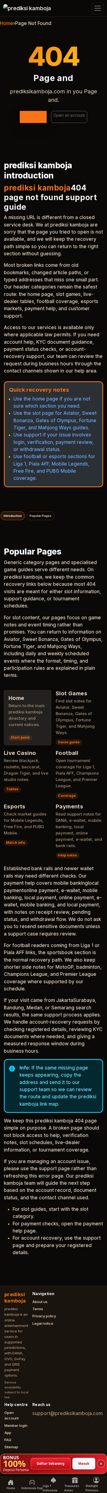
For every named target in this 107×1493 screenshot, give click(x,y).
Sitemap (11, 1447)
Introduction (13, 516)
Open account (11, 1415)
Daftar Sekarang (51, 1463)
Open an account (69, 115)
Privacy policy (44, 1316)
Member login (15, 1425)
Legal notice (42, 1323)
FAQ (7, 1440)
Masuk (83, 1463)
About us (39, 1301)
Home (6, 23)
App (7, 1432)
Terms (37, 1309)
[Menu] (98, 8)
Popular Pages (41, 516)
